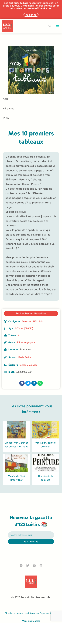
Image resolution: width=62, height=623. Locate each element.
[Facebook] (21, 565)
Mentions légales (31, 621)
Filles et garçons (26, 342)
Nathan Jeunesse (28, 365)
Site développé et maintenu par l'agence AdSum (31, 613)
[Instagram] (41, 565)
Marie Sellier (25, 357)
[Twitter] (28, 565)
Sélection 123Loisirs (33, 321)
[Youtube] (34, 565)
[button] (57, 26)
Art (19, 335)
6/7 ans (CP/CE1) (24, 328)
